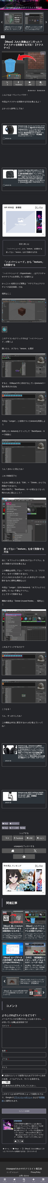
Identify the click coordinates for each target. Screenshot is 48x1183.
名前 (4, 1050)
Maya (6, 823)
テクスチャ (15, 823)
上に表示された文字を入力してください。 (19, 1085)
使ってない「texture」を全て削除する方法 (21, 252)
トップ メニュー (12, 1172)
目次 (21, 244)
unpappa (18, 1120)
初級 (23, 828)
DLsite (39, 207)
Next (46, 22)
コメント (6, 1025)
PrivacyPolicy (35, 1172)
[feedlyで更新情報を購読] (24, 856)
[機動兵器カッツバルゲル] (20, 222)
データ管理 (15, 828)
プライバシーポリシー (23, 1097)
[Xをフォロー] (35, 850)
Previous (2, 22)
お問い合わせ (24, 1175)
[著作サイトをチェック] (13, 850)
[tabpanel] (13, 21)
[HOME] (20, 880)
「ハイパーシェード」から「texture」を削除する (24, 248)
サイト (4, 1067)
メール (5, 1058)
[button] (41, 83)
